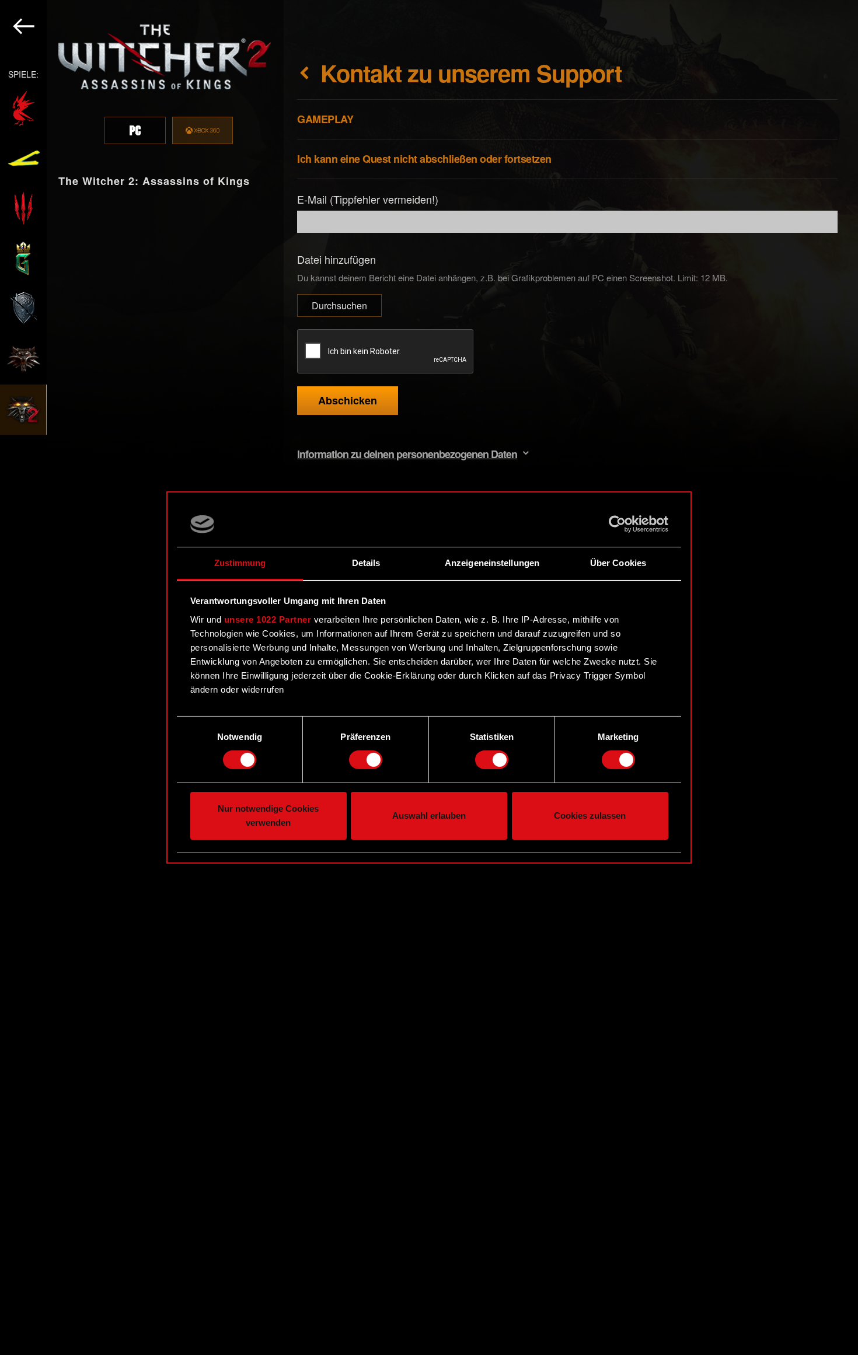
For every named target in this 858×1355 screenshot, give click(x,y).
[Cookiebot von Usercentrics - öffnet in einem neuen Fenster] (617, 524)
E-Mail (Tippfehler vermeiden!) (367, 199)
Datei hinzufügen (336, 259)
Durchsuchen (339, 305)
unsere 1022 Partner (268, 619)
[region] (142, 677)
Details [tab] (366, 563)
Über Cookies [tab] (618, 563)
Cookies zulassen (590, 815)
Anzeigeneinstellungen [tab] (492, 563)
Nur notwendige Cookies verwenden (268, 815)
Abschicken (347, 400)
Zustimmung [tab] (240, 563)
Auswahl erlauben (429, 815)
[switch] (365, 759)
